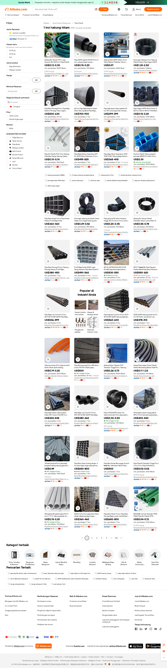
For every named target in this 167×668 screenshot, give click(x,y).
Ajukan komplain (108, 610)
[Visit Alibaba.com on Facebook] (136, 628)
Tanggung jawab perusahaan (15, 610)
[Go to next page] (121, 538)
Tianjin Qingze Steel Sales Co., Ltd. (57, 479)
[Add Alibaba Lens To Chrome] (43, 646)
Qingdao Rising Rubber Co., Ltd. (56, 73)
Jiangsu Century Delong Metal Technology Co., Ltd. (116, 280)
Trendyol (109, 657)
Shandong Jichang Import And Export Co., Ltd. (57, 229)
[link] (164, 645)
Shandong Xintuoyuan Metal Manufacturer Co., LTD (146, 325)
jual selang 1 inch (59, 584)
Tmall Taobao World (71, 657)
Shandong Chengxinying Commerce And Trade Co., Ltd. (116, 164)
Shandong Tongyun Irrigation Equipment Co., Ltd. (116, 376)
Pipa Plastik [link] (78, 23)
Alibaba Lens (19, 646)
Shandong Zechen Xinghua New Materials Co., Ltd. (87, 229)
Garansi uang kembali (45, 606)
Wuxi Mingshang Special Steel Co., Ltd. (87, 476)
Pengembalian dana (109, 615)
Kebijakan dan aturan (45, 624)
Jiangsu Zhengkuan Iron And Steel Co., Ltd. (116, 325)
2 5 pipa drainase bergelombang (83, 175)
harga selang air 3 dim (39, 584)
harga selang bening (17, 584)
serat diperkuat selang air (19, 579)
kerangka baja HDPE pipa (56, 180)
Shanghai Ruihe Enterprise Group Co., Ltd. (116, 73)
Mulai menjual (140, 606)
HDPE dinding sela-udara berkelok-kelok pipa (73, 579)
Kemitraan (138, 620)
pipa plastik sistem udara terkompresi (23, 573)
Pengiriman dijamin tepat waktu (49, 610)
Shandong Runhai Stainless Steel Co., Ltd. (146, 423)
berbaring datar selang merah (131, 175)
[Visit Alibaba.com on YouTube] (155, 628)
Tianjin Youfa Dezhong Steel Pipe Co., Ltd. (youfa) (57, 119)
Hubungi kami (107, 606)
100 (116, 538)
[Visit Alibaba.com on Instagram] (150, 628)
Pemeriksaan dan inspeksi (47, 620)
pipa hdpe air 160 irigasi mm (80, 573)
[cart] (127, 10)
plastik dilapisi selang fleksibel (117, 180)
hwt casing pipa (119, 579)
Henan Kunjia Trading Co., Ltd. (145, 119)
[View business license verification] (105, 664)
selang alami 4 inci (107, 175)
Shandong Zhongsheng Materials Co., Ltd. (87, 278)
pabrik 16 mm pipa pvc (42, 579)
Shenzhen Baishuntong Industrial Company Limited (146, 166)
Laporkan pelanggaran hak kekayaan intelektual (116, 621)
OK (36, 80)
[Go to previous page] (82, 538)
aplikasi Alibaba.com (117, 646)
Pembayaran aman (44, 601)
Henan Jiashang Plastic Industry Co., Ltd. (146, 70)
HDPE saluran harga (104, 573)
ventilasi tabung (100, 579)
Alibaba (46, 23)
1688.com (58, 657)
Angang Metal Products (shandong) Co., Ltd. (87, 423)
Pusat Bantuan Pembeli (111, 601)
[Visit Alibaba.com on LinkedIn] (140, 628)
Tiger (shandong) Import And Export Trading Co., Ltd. (116, 232)
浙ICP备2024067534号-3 (146, 664)
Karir (6, 615)
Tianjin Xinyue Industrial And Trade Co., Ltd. (87, 119)
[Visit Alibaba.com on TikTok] (160, 628)
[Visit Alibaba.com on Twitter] (145, 628)
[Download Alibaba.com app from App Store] (135, 646)
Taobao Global (93, 657)
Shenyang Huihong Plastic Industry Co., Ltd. (146, 229)
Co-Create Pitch (11, 606)
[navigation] (23, 281)
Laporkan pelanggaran (110, 627)
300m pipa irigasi (54, 186)
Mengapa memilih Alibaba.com (16, 601)
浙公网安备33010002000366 (123, 664)
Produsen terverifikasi (78, 601)
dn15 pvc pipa (95, 180)
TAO (102, 657)
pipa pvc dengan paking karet (145, 180)
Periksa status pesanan (143, 610)
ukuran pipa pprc (78, 180)
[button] (96, 9)
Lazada (83, 657)
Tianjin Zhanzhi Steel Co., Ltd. (144, 280)
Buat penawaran (76, 606)
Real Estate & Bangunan (62, 23)
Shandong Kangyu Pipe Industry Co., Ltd (87, 73)
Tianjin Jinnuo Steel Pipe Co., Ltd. (57, 278)
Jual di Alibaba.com (142, 601)
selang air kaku (150, 579)
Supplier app (79, 646)
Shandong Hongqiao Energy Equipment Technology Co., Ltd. (57, 325)
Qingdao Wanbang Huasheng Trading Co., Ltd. (116, 428)
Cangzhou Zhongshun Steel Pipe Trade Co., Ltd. (116, 119)
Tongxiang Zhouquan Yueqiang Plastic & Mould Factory (57, 164)
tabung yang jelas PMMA (56, 175)
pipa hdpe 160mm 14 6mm (127, 573)
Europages (119, 657)
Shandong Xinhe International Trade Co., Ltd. (87, 164)
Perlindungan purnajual (46, 615)
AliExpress (49, 657)
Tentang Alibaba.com (13, 596)
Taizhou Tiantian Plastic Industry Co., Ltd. (57, 376)
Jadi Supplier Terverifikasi (144, 615)
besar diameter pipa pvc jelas (54, 573)
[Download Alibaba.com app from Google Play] (154, 646)
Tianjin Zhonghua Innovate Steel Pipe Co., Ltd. (57, 423)
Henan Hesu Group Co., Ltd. (144, 376)
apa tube (134, 579)
